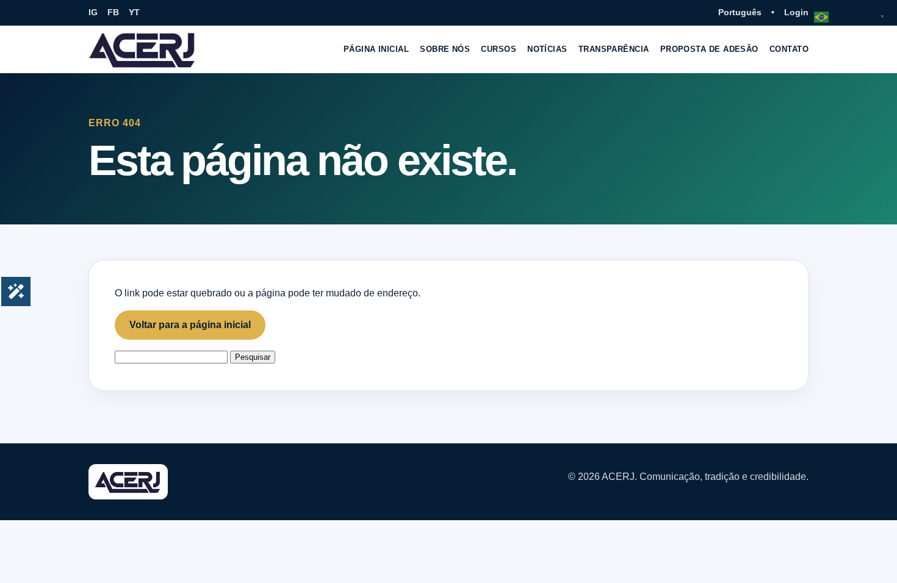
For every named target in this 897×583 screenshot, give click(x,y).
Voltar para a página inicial (190, 325)
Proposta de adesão (709, 49)
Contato (789, 49)
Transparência (613, 49)
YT (134, 12)
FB (113, 12)
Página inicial (376, 49)
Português (740, 12)
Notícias (547, 49)
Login (796, 12)
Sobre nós (445, 49)
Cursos (498, 49)
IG (93, 12)
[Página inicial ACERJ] (142, 49)
